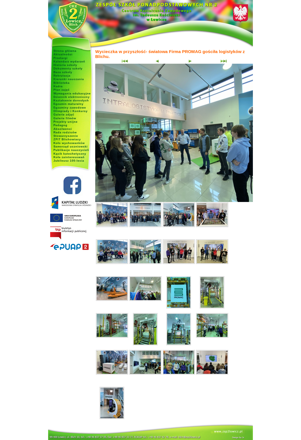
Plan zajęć (61, 89)
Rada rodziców (65, 132)
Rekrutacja (61, 75)
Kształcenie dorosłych (71, 100)
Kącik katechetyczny (69, 153)
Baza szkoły (62, 72)
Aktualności (62, 54)
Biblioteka (61, 82)
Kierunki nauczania (68, 79)
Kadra (58, 86)
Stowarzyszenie (65, 135)
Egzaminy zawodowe (69, 107)
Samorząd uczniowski (70, 146)
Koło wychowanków (69, 143)
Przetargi (60, 58)
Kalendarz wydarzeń (69, 61)
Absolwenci (62, 128)
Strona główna (64, 50)
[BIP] (72, 233)
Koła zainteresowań (69, 157)
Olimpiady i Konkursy (70, 111)
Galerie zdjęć (63, 114)
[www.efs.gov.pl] (70, 208)
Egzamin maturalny (68, 103)
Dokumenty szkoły (68, 68)
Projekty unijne (65, 121)
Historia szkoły (65, 65)
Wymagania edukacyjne (72, 93)
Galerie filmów (64, 118)
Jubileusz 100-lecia (68, 160)
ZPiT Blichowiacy (67, 139)
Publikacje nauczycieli (71, 150)
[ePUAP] (72, 247)
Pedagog (60, 125)
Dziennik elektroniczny (71, 97)
